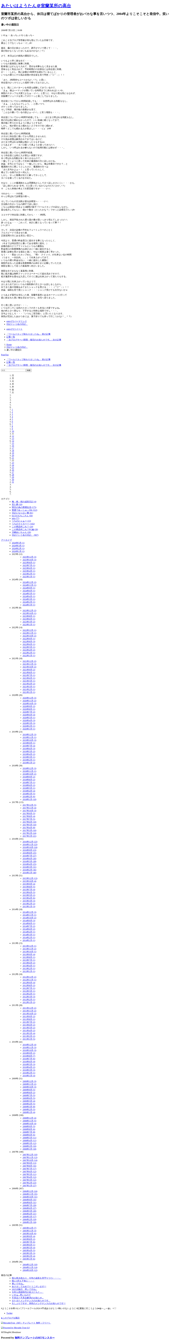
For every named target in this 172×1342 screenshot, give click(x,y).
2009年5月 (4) (29, 1101)
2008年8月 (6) (29, 1129)
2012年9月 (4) (29, 983)
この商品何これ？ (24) (22, 526)
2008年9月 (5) (29, 1126)
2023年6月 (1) (29, 619)
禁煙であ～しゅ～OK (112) (24, 510)
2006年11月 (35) (30, 1194)
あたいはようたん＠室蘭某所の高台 (36, 5)
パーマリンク (16, 321)
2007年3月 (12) (29, 1180)
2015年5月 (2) (29, 895)
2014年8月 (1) (29, 923)
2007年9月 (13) (29, 1163)
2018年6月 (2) (29, 785)
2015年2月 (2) (29, 904)
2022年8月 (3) (29, 641)
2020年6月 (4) (29, 715)
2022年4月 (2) (29, 650)
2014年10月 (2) (29, 918)
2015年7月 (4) (29, 889)
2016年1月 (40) (29, 873)
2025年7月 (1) (29, 565)
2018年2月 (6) (29, 796)
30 (13, 479)
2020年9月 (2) (29, 706)
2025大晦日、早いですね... (24, 1289)
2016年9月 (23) (29, 850)
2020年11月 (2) (29, 701)
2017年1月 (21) (29, 836)
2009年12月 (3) (29, 1081)
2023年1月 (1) (29, 624)
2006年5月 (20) (29, 1211)
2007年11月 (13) (30, 1157)
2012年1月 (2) (29, 1002)
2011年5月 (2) (29, 1028)
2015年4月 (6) (29, 898)
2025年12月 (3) (29, 557)
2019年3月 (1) (29, 757)
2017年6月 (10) (29, 822)
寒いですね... (18, 1284)
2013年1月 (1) (29, 971)
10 (13, 431)
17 (13, 448)
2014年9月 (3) (29, 921)
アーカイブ (6, 540)
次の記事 (33, 340)
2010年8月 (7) (29, 1056)
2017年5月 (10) (29, 825)
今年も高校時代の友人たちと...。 (28, 1292)
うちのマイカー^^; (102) (23, 524)
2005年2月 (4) (29, 1256)
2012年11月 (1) (29, 980)
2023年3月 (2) (29, 622)
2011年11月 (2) (29, 1011)
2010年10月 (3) (29, 1050)
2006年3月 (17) (29, 1217)
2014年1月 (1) (29, 940)
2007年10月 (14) (30, 1160)
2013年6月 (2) (29, 963)
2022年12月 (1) (29, 630)
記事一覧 (10, 337)
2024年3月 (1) (29, 599)
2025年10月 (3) (29, 560)
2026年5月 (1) (18, 543)
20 (13, 455)
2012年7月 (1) (29, 988)
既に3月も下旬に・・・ (23, 1281)
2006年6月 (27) (29, 1208)
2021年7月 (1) (29, 675)
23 (13, 463)
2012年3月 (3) (29, 997)
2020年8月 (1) (29, 709)
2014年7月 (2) (29, 926)
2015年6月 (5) (29, 892)
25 (13, 467)
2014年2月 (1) (29, 937)
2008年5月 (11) (29, 1138)
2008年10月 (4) (29, 1123)
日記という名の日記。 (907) (25, 535)
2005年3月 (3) (29, 1253)
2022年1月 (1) (29, 655)
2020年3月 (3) (29, 723)
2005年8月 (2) (29, 1239)
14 (13, 441)
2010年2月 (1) (29, 1073)
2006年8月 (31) (29, 1202)
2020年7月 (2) (29, 712)
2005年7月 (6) (29, 1242)
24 (13, 465)
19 (13, 453)
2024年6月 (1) (29, 591)
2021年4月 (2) (29, 684)
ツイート (14, 329)
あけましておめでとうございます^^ (29, 1286)
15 (13, 443)
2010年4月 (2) (29, 1067)
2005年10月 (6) (29, 1233)
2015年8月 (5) (29, 887)
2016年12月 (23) (30, 842)
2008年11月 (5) (29, 1121)
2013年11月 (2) (29, 949)
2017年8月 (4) (29, 816)
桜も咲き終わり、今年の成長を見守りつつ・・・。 (36, 1278)
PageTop (5, 355)
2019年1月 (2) (29, 763)
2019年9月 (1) (29, 743)
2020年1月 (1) (29, 729)
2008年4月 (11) (29, 1140)
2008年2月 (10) (29, 1146)
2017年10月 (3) (29, 811)
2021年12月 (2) (29, 661)
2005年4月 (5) (29, 1250)
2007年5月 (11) (29, 1174)
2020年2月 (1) (29, 726)
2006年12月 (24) (30, 1191)
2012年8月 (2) (29, 985)
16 (13, 446)
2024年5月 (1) (29, 593)
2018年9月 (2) (29, 777)
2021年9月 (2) (29, 670)
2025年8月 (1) (29, 562)
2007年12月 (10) (30, 1155)
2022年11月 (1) (29, 633)
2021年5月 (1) (29, 681)
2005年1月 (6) (29, 1259)
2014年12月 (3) (29, 912)
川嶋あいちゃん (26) (21, 532)
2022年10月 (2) (29, 636)
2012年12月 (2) (29, 977)
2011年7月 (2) (29, 1022)
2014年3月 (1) (29, 935)
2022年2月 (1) (29, 653)
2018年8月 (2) (29, 780)
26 (13, 470)
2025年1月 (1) (29, 577)
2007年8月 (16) (29, 1166)
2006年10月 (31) (30, 1197)
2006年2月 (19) (29, 1219)
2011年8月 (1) (29, 1019)
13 (13, 438)
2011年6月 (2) (29, 1025)
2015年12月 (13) (30, 878)
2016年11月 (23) (30, 844)
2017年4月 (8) (29, 827)
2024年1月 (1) (29, 605)
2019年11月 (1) (29, 737)
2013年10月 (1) (29, 952)
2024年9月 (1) (29, 588)
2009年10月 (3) (29, 1087)
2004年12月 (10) (30, 1264)
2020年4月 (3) (29, 720)
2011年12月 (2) (29, 1008)
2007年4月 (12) (29, 1177)
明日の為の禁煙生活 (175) (24, 507)
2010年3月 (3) (29, 1070)
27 (13, 472)
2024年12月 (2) (29, 582)
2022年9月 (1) (29, 639)
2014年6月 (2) (29, 929)
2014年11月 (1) (29, 915)
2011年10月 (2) (29, 1014)
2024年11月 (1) (29, 585)
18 (13, 450)
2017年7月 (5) (29, 819)
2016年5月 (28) (29, 861)
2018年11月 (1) (29, 771)
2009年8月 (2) (29, 1092)
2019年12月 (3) (29, 734)
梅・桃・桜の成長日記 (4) (24, 501)
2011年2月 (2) (29, 1036)
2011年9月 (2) (29, 1016)
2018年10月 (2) (29, 774)
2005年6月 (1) (29, 1245)
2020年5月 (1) (29, 718)
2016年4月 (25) (29, 864)
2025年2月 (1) (29, 574)
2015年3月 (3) (29, 901)
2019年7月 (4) (29, 746)
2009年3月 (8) (29, 1107)
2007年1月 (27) (29, 1186)
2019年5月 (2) (29, 751)
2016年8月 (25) (29, 853)
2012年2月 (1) (29, 999)
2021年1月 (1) (29, 692)
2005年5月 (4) (29, 1248)
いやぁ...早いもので (21, 1295)
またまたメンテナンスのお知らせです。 (31, 1300)
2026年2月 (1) (18, 548)
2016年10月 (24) (30, 847)
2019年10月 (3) (29, 740)
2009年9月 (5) (29, 1090)
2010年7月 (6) (29, 1059)
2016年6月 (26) (29, 858)
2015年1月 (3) (29, 906)
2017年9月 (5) (29, 813)
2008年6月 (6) (29, 1135)
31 (13, 482)
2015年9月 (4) (29, 884)
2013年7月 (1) (29, 960)
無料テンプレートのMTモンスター (35, 1337)
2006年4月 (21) (29, 1214)
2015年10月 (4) (29, 881)
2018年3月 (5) (29, 794)
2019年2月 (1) (29, 760)
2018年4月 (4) (29, 791)
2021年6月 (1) (29, 678)
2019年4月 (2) (29, 754)
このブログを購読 (10, 1318)
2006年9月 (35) (29, 1200)
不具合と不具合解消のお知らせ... (28, 1298)
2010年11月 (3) (29, 1047)
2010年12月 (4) (29, 1045)
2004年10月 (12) (30, 1270)
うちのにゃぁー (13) (21, 521)
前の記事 (28, 334)
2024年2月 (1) (29, 602)
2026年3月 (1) (18, 546)
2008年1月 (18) (29, 1149)
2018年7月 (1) (29, 782)
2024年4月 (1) (29, 596)
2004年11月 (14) (30, 1267)
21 (13, 458)
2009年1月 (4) (29, 1112)
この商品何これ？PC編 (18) (25, 529)
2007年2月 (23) (29, 1183)
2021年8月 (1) (29, 672)
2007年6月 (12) (29, 1171)
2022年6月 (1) (29, 644)
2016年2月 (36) (29, 870)
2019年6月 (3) (29, 749)
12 (13, 436)
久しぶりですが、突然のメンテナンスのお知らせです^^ (39, 1303)
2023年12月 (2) (29, 610)
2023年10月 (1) (29, 613)
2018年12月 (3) (29, 768)
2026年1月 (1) (18, 551)
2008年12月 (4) (29, 1118)
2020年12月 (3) (29, 698)
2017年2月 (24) (29, 833)
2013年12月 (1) (29, 946)
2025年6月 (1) (29, 568)
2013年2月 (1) (29, 968)
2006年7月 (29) (29, 1205)
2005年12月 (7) (29, 1228)
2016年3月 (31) (29, 867)
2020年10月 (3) (29, 703)
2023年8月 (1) (29, 616)
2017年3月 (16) (29, 830)
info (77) (15, 518)
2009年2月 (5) (29, 1109)
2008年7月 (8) (29, 1132)
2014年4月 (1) (29, 932)
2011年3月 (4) (29, 1033)
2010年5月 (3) (29, 1064)
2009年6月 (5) (29, 1098)
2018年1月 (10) (29, 799)
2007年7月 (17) (29, 1169)
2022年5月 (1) (29, 647)
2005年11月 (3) (29, 1231)
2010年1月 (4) (29, 1076)
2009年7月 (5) (29, 1095)
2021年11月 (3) (29, 664)
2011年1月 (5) (29, 1039)
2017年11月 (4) (29, 808)
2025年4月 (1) (29, 571)
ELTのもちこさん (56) (22, 516)
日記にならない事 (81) (22, 513)
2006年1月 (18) (29, 1222)
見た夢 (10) (17, 504)
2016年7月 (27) (29, 856)
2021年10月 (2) (29, 667)
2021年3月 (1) (29, 686)
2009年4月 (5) (29, 1104)
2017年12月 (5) (29, 805)
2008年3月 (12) (29, 1143)
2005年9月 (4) (29, 1236)
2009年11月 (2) (29, 1084)
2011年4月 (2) (29, 1030)
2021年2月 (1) (29, 689)
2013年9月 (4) (29, 954)
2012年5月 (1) (29, 991)
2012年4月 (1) (29, 994)
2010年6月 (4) (29, 1061)
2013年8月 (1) (29, 957)
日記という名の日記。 (17, 324)
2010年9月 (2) (29, 1053)
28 (13, 475)
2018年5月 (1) (29, 788)
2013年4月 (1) (29, 966)
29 (13, 477)
